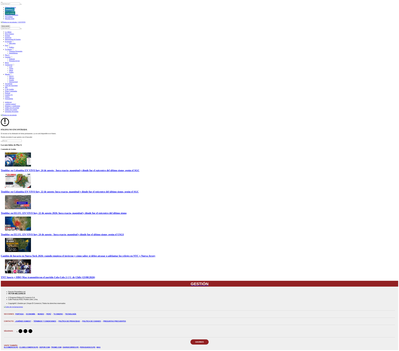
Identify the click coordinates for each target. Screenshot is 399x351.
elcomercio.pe (11, 347)
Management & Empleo (13, 39)
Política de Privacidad (69, 321)
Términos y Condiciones (44, 321)
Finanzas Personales (11, 15)
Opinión (7, 57)
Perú (6, 45)
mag (98, 347)
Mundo (7, 74)
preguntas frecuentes (11, 111)
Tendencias (8, 65)
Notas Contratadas (11, 91)
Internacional (13, 82)
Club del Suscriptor (11, 85)
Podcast (7, 93)
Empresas (8, 11)
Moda (11, 70)
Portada (7, 36)
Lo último (8, 32)
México (11, 78)
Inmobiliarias (13, 53)
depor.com (44, 347)
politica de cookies (11, 110)
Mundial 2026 (9, 19)
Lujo (10, 67)
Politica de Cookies (91, 321)
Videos (7, 97)
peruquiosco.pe (87, 347)
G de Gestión (10, 13)
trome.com (56, 347)
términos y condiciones (12, 106)
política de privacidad (12, 108)
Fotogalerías (9, 99)
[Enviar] (21, 4)
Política (11, 47)
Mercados (12, 43)
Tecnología (8, 84)
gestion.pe (8, 102)
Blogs (7, 63)
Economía (8, 41)
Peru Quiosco (9, 34)
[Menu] (1, 2)
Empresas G (10, 9)
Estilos (11, 72)
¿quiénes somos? (10, 104)
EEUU (11, 76)
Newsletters (9, 17)
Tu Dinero (8, 49)
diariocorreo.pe (71, 347)
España (11, 80)
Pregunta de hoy (14, 61)
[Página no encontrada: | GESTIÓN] (13, 22)
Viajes (11, 68)
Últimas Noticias (10, 7)
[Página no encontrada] (9, 115)
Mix (6, 87)
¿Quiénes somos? (23, 321)
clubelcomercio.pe (28, 347)
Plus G (7, 55)
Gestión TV (9, 95)
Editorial (12, 59)
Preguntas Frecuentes (114, 321)
